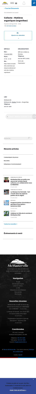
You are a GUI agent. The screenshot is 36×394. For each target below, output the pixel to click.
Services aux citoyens (18, 284)
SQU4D (20, 355)
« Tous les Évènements (11, 8)
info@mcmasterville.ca (20, 342)
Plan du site (18, 294)
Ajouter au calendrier (18, 35)
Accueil (18, 282)
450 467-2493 (21, 340)
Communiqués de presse (11, 157)
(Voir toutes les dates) (11, 26)
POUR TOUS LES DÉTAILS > (18, 390)
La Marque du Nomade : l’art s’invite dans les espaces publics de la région (20, 193)
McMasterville (7, 100)
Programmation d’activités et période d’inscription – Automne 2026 (21, 204)
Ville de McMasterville (9, 350)
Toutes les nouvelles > (10, 224)
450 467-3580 (21, 338)
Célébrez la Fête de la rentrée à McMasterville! (21, 214)
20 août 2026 (14, 198)
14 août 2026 (14, 208)
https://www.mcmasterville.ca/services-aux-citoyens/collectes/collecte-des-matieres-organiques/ (10, 68)
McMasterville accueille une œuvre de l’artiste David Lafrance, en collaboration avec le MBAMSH (21, 182)
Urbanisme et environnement (12, 164)
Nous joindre (18, 292)
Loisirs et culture (18, 286)
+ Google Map (25, 102)
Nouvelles (7, 161)
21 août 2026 (14, 187)
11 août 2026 (14, 217)
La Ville (18, 288)
